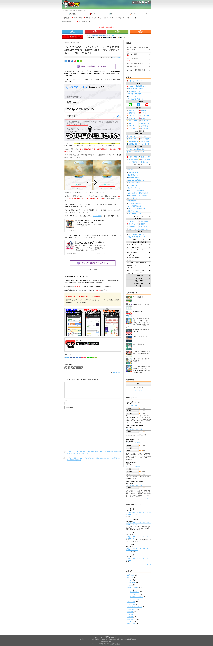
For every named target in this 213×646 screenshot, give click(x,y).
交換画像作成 (132, 201)
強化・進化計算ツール (136, 599)
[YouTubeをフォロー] (139, 2)
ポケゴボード (145, 136)
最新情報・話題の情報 (105, 27)
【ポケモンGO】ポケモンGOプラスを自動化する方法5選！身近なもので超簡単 (89, 242)
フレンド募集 (132, 18)
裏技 (131, 621)
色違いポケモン (145, 157)
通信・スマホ (131, 624)
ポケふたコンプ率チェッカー (136, 208)
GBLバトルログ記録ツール (136, 94)
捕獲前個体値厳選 (133, 177)
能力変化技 (144, 226)
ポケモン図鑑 (78, 18)
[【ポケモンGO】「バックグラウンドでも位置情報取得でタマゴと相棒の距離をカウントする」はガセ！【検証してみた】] (72, 61)
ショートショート (132, 587)
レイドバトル (131, 609)
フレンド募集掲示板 (139, 344)
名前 (65, 400)
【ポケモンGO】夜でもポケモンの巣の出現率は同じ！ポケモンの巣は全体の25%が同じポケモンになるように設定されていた (94, 452)
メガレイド (144, 118)
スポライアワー (145, 123)
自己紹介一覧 (133, 144)
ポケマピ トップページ (135, 81)
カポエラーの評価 (131, 405)
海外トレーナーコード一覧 (137, 152)
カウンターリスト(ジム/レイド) (137, 195)
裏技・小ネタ (116, 57)
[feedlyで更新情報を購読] (146, 2)
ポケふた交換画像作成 (134, 206)
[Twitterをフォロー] (133, 2)
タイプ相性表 (83, 21)
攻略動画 (143, 110)
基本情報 (130, 612)
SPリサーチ (144, 121)
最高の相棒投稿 (133, 141)
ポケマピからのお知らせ (134, 607)
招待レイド (132, 136)
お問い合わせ (139, 391)
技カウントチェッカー (134, 188)
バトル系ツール (134, 594)
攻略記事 (66, 18)
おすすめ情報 (131, 582)
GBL (92, 21)
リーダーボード (133, 224)
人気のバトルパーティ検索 (136, 190)
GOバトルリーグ (91, 18)
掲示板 (133, 14)
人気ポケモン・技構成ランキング (138, 229)
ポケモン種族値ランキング (136, 234)
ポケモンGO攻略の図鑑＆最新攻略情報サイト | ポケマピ (108, 644)
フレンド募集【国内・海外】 (137, 149)
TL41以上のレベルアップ (135, 99)
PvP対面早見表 (132, 185)
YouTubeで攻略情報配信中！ (137, 86)
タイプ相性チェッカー (134, 198)
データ (93, 14)
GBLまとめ (144, 221)
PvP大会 (131, 221)
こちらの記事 (97, 216)
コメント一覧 (145, 144)
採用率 (143, 224)
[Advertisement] (92, 431)
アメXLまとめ (132, 96)
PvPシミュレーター (134, 182)
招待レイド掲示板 (138, 297)
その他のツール (134, 592)
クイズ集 (130, 585)
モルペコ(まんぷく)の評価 (134, 429)
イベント (143, 113)
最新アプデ (132, 113)
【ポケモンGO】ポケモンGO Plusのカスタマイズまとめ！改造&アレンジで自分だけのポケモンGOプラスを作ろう (94, 459)
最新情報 (73, 14)
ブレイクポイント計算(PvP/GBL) (138, 193)
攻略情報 (130, 614)
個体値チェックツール (136, 597)
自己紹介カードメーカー (135, 88)
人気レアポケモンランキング (136, 237)
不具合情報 (144, 128)
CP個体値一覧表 (133, 172)
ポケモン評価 (145, 141)
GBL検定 (132, 170)
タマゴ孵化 (144, 126)
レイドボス (132, 115)
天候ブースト (145, 162)
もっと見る (147, 498)
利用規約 (103, 641)
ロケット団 (132, 128)
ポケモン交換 (132, 139)
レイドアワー (145, 115)
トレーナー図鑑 (133, 159)
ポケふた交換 (145, 139)
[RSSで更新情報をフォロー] (149, 2)
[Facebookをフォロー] (136, 2)
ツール (113, 14)
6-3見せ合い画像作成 (134, 203)
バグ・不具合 (131, 602)
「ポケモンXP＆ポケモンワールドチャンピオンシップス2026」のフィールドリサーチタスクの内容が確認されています (138, 323)
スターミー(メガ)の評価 (133, 443)
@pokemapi (116, 372)
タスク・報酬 (133, 121)
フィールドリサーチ (118, 18)
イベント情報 (104, 18)
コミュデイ (132, 126)
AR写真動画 (130, 575)
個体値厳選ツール (69, 21)
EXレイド (130, 577)
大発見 (131, 123)
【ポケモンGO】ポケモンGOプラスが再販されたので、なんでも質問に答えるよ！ (89, 221)
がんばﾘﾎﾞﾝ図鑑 (145, 159)
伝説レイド (132, 118)
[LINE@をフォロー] (143, 2)
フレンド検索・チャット (135, 91)
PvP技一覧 (132, 226)
